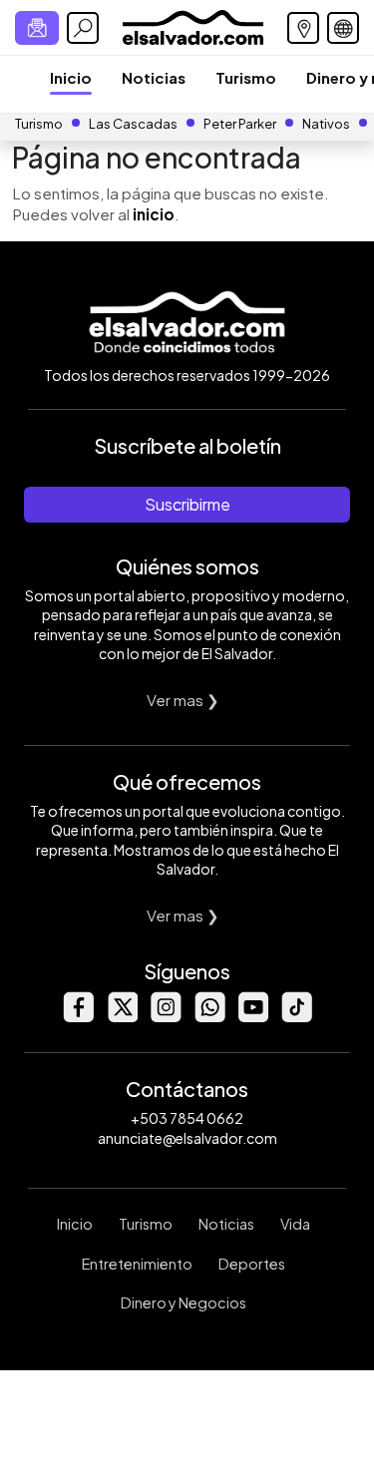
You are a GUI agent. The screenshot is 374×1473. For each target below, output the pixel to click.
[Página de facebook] (78, 1016)
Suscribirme (187, 504)
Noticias (154, 77)
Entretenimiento (137, 1264)
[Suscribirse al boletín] (37, 28)
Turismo (245, 77)
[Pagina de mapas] (303, 28)
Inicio (71, 77)
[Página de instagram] (166, 1016)
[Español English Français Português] (343, 28)
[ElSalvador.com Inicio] (193, 25)
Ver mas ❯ (183, 699)
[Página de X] (122, 1016)
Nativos (326, 124)
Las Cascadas (133, 124)
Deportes (251, 1264)
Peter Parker (240, 124)
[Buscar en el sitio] (83, 28)
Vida (295, 1224)
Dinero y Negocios (183, 1302)
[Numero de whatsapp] (209, 1016)
